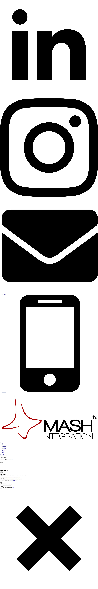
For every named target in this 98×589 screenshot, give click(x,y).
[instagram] (49, 196)
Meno (1, 481)
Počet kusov (1, 485)
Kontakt (3, 477)
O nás (2, 444)
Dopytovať (1, 462)
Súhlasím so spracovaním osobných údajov (8, 487)
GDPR (19, 477)
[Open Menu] (0, 442)
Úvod (2, 443)
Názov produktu (2, 484)
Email (1, 482)
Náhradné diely (3, 450)
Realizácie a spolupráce (4, 449)
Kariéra (1, 477)
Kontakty (3, 452)
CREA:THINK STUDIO (14, 480)
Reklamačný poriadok (14, 477)
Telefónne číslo (2, 483)
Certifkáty (3, 451)
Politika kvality (10, 477)
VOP (18, 477)
